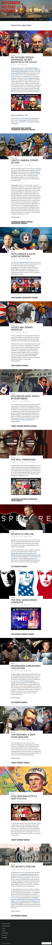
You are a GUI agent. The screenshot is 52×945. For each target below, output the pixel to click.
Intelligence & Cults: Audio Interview (23, 255)
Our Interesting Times (22, 262)
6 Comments (26, 332)
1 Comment (25, 64)
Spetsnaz (4, 930)
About (47, 19)
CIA (12, 634)
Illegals (13, 500)
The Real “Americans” (23, 459)
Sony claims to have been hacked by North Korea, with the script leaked (25, 899)
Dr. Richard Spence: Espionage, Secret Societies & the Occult (24, 59)
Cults (22, 128)
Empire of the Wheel (16, 73)
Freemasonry (32, 270)
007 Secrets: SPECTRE (23, 866)
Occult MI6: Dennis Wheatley (22, 328)
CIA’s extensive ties (34, 172)
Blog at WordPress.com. (6, 943)
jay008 (20, 64)
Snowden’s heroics (28, 558)
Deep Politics (28, 128)
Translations (41, 19)
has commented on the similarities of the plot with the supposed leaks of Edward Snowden (25, 553)
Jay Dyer (32, 465)
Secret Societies (25, 129)
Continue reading (16, 217)
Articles (35, 19)
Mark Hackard (21, 165)
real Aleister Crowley (33, 78)
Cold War (23, 221)
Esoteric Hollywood (34, 121)
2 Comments (28, 165)
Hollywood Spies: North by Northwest (25, 397)
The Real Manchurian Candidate (24, 601)
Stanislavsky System (29, 205)
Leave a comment (32, 462)
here (26, 115)
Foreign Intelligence (16, 129)
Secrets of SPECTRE (22, 534)
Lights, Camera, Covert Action (24, 161)
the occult (13, 78)
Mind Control (24, 634)
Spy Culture (32, 129)
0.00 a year (23, 120)
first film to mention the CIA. (27, 419)
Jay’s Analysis (14, 123)
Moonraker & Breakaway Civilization (26, 667)
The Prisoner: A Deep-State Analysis (23, 735)
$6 (19, 120)
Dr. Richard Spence (15, 68)
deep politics (14, 172)
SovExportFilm (14, 185)
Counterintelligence (6, 926)
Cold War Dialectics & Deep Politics (24, 797)
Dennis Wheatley (35, 340)
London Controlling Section (31, 354)
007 (12, 566)
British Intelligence (16, 128)
